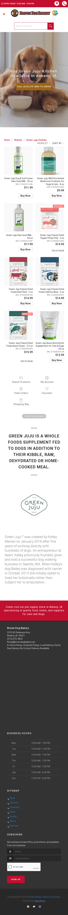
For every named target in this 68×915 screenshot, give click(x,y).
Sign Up (16, 879)
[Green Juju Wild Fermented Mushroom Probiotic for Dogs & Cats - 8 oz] (49, 160)
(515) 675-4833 (15, 639)
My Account (46, 381)
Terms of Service (51, 897)
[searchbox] (34, 26)
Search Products (21, 381)
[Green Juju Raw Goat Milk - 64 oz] (18, 217)
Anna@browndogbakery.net (21, 642)
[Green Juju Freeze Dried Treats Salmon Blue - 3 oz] (49, 271)
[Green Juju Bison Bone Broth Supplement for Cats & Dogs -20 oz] (49, 325)
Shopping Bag (21, 404)
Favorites (47, 393)
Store (7, 140)
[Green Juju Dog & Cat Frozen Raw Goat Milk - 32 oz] (18, 160)
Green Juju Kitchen (36, 140)
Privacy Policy (34, 897)
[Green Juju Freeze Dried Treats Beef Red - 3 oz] (18, 271)
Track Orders (21, 393)
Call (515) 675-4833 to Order (34, 86)
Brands (18, 140)
